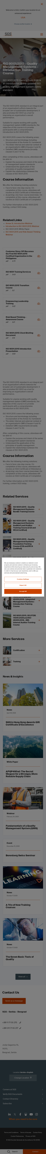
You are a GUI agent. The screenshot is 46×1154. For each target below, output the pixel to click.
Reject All (23, 585)
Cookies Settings (23, 579)
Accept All (23, 591)
